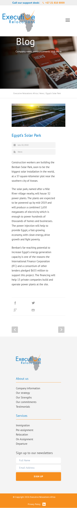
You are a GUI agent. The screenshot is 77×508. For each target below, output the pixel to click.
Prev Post (15, 329)
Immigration (23, 425)
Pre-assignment (24, 430)
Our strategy (23, 392)
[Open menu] (67, 20)
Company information (28, 388)
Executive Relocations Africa (25, 93)
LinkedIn (56, 303)
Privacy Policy (34, 504)
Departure (21, 443)
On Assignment (24, 439)
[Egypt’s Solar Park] (38, 115)
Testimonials (23, 406)
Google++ (21, 310)
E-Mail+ (38, 310)
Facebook (21, 303)
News (41, 93)
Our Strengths (24, 397)
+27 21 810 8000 (55, 2)
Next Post (61, 329)
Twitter (38, 303)
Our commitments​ (26, 402)
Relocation (22, 434)
